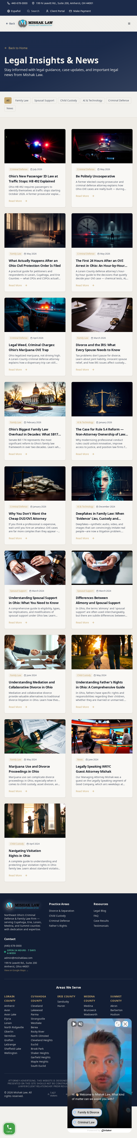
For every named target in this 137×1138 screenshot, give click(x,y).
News (10, 108)
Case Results (101, 920)
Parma (35, 1014)
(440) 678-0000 (13, 945)
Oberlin (8, 1031)
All (7, 100)
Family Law (21, 100)
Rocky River (37, 1031)
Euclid (34, 1044)
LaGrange (10, 1044)
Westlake (36, 1023)
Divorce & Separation (61, 910)
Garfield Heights (40, 1057)
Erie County (66, 996)
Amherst (9, 1006)
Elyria (7, 1018)
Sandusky (63, 1001)
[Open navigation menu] (129, 23)
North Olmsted (40, 1036)
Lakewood (37, 1010)
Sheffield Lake (12, 1048)
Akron (113, 1006)
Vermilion (10, 1036)
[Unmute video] (74, 1024)
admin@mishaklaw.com (18, 958)
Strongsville (38, 1018)
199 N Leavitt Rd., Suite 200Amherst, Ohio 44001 (20, 966)
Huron (61, 1006)
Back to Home (18, 48)
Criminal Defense (118, 100)
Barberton (116, 1010)
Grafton (8, 1040)
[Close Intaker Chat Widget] (125, 1024)
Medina (88, 1006)
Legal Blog (100, 910)
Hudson (115, 1014)
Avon (7, 1010)
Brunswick (90, 1010)
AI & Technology (92, 100)
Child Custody (68, 100)
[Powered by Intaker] (106, 1130)
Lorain (8, 1023)
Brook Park (37, 1048)
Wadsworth (90, 1014)
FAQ (96, 915)
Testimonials (101, 925)
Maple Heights (39, 1061)
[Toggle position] (118, 1024)
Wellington (10, 1053)
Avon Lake (10, 1014)
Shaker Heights (40, 1053)
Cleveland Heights (42, 1040)
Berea (34, 1027)
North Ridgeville (14, 1027)
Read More (15, 201)
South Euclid (38, 1065)
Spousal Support (44, 100)
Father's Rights (58, 925)
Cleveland (37, 1006)
